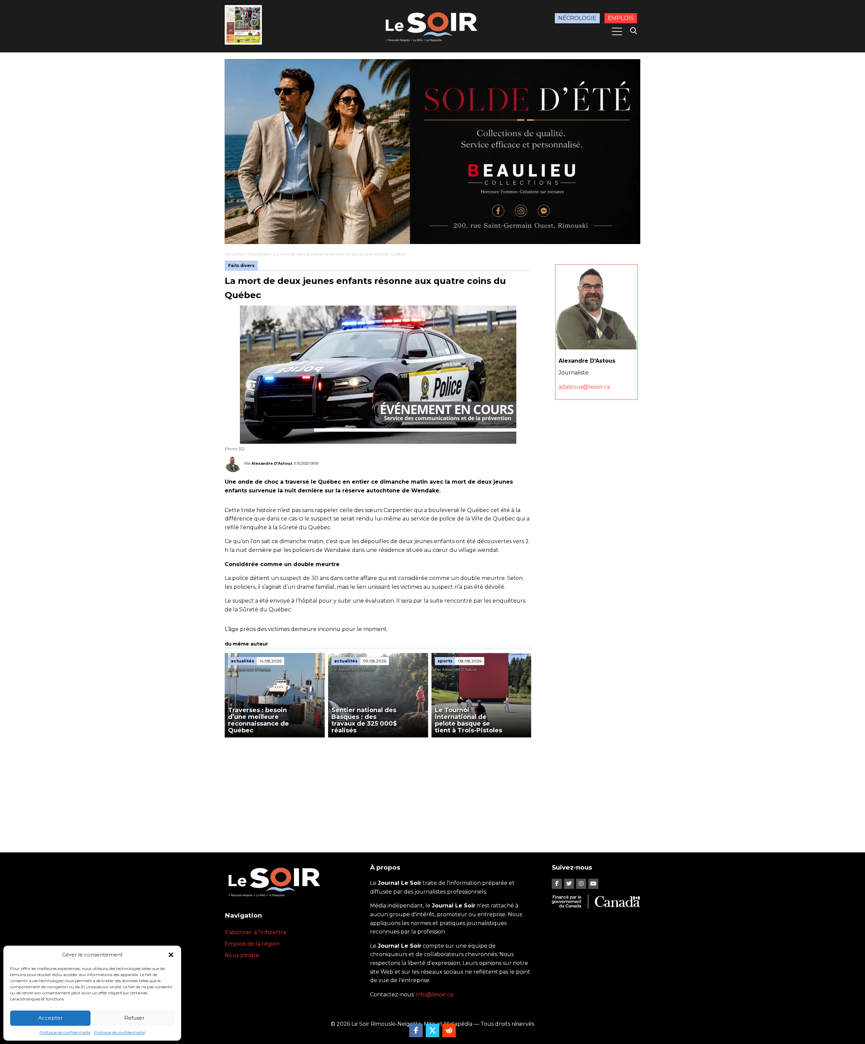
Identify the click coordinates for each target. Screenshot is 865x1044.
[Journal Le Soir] (432, 25)
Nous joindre (242, 955)
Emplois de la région (252, 944)
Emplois (621, 18)
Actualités (234, 254)
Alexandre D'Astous (272, 463)
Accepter (50, 1018)
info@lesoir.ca (434, 994)
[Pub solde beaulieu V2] (432, 151)
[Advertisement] (378, 788)
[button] (171, 954)
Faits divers (259, 254)
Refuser (134, 1018)
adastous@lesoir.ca (584, 386)
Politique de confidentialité (65, 1032)
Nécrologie (577, 18)
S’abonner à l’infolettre (256, 932)
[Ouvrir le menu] (617, 31)
